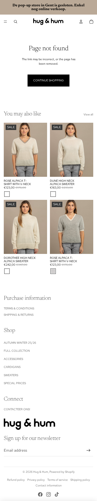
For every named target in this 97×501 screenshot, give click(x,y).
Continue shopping (48, 80)
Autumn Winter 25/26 (20, 343)
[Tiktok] (57, 494)
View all (88, 114)
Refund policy (16, 480)
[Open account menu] (81, 21)
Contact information (49, 485)
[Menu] (5, 21)
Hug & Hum (40, 472)
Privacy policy (36, 480)
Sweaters (11, 375)
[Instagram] (48, 494)
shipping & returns (18, 315)
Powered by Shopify (62, 472)
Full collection (17, 351)
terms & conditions (19, 308)
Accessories (13, 359)
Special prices (15, 383)
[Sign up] (88, 450)
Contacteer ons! (17, 409)
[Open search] (15, 21)
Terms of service (57, 480)
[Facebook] (40, 494)
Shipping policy (80, 480)
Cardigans (12, 367)
